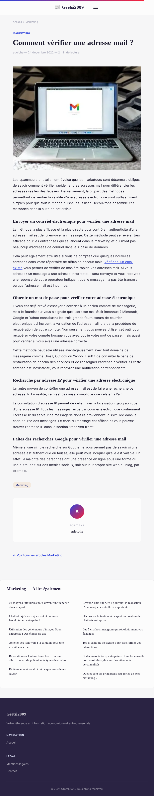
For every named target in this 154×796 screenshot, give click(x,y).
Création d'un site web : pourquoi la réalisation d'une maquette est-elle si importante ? (112, 605)
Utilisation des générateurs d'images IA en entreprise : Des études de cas (35, 631)
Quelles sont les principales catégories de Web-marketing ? (112, 675)
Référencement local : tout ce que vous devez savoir (37, 671)
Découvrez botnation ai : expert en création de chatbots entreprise (112, 618)
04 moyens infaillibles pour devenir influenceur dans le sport (39, 605)
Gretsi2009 (69, 7)
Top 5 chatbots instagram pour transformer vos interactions (112, 644)
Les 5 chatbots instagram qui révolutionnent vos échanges (113, 631)
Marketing (31, 21)
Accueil (17, 21)
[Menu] (96, 7)
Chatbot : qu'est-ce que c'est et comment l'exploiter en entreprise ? (34, 618)
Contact (11, 771)
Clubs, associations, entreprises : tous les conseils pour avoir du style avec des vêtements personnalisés (113, 660)
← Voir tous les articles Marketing (38, 555)
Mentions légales (17, 764)
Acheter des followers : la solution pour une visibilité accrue (36, 644)
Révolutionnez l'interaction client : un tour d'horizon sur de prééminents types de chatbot (38, 658)
